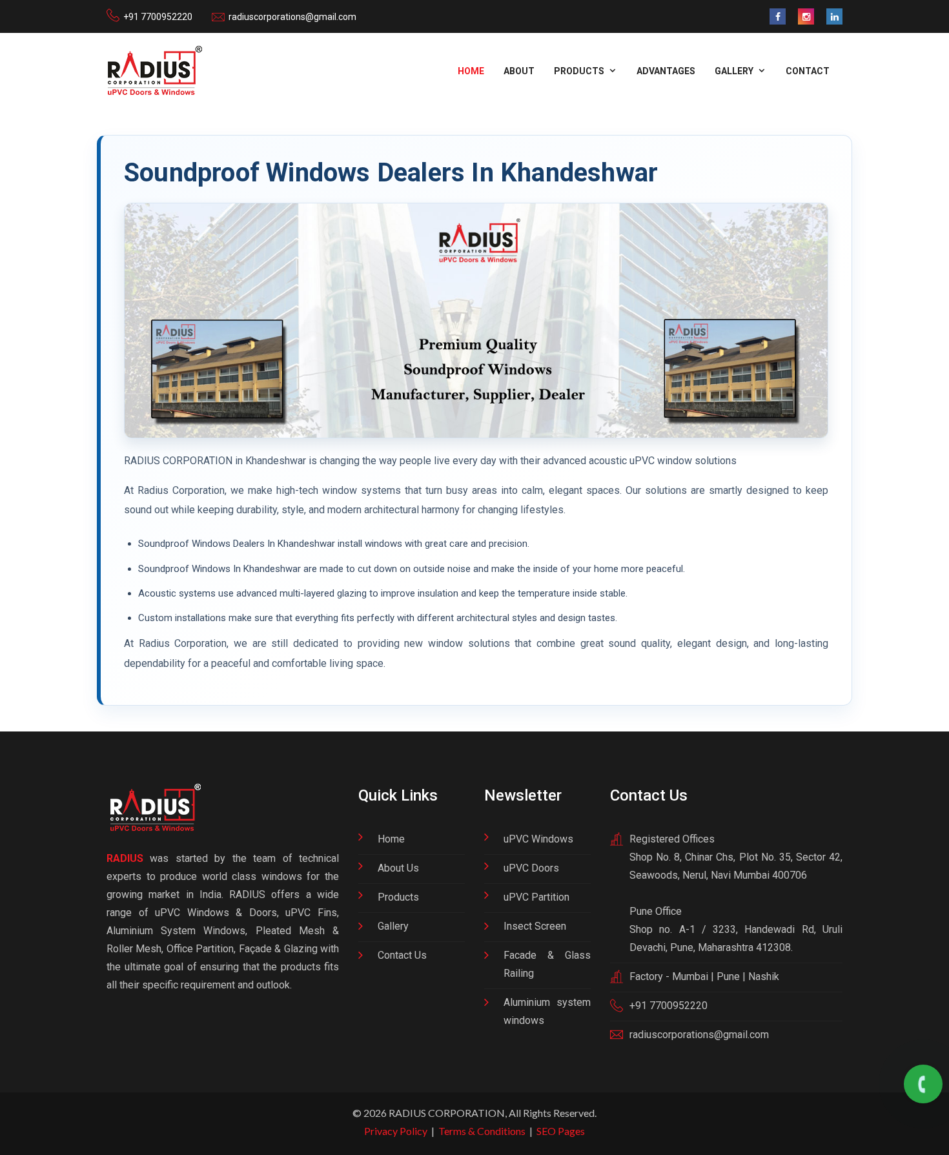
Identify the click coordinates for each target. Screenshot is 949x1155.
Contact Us (402, 955)
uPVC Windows (538, 839)
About (519, 71)
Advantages (666, 71)
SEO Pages (560, 1131)
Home (471, 71)
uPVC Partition (536, 897)
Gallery (393, 926)
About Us (398, 868)
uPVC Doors (531, 868)
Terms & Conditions (482, 1131)
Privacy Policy (395, 1131)
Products (398, 897)
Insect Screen (535, 926)
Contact (808, 71)
